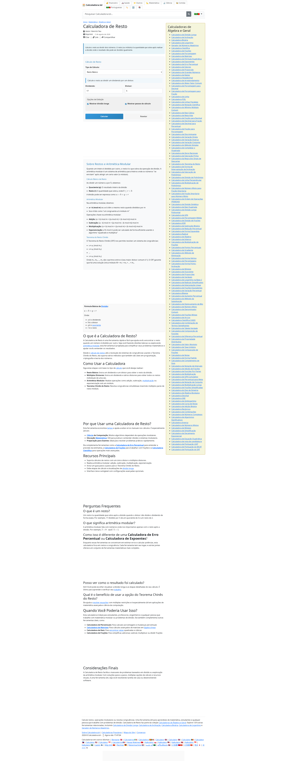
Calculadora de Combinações (183, 412)
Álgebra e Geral (105, 22)
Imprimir (89, 34)
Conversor (141, 732)
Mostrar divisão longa (99, 103)
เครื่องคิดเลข (163, 745)
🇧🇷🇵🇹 (114, 7)
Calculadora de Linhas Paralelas (184, 102)
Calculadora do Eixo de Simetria (184, 390)
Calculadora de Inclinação (182, 37)
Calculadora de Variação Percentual (186, 290)
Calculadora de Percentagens (183, 261)
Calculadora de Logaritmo (182, 43)
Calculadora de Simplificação (183, 430)
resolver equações (100, 602)
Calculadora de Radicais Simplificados (187, 282)
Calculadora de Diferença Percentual (186, 336)
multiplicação (148, 380)
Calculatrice (117, 742)
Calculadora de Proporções (183, 274)
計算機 (175, 745)
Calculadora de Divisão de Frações (185, 220)
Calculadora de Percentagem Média (186, 218)
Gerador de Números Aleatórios (185, 45)
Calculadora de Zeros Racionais (184, 153)
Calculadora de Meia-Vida (182, 115)
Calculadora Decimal (180, 395)
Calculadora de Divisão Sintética (184, 204)
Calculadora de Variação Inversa (185, 140)
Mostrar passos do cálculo (139, 103)
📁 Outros (138, 3)
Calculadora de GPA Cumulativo (184, 377)
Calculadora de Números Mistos (185, 425)
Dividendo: (90, 86)
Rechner (120, 745)
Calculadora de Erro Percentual (130, 445)
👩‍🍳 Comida (180, 3)
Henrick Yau (96, 31)
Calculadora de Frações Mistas (184, 315)
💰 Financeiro (112, 3)
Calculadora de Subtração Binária (185, 226)
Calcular (104, 116)
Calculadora (144, 739)
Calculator (160, 739)
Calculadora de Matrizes (97, 627)
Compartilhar (109, 37)
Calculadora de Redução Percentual (186, 228)
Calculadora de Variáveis (181, 277)
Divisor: (128, 86)
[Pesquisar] (188, 14)
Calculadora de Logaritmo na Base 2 (186, 280)
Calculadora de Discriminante (183, 134)
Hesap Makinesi (133, 742)
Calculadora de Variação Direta (184, 137)
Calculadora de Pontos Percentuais (186, 247)
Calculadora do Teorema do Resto (185, 164)
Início (85, 22)
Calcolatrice (129, 739)
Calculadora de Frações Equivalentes (186, 288)
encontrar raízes (117, 630)
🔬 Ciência (167, 3)
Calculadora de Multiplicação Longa (186, 385)
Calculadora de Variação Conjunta (185, 142)
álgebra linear (150, 627)
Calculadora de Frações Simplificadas (187, 387)
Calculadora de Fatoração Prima (185, 156)
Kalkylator (86, 745)
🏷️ (127, 7)
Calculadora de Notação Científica (185, 104)
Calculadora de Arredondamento (185, 80)
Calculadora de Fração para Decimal (186, 118)
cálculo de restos (98, 353)
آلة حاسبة (149, 745)
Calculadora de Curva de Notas (184, 403)
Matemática (93, 22)
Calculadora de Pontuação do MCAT (186, 447)
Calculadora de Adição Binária (184, 406)
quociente (96, 325)
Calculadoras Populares (112, 732)
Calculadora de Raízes (180, 75)
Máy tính (108, 745)
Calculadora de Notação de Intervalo (186, 366)
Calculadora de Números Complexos (186, 414)
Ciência (90, 435)
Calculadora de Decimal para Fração (186, 121)
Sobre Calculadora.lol (91, 732)
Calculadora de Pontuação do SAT (185, 449)
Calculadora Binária (179, 40)
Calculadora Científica (180, 48)
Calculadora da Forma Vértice (183, 258)
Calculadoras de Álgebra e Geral (172, 722)
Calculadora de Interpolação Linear (186, 285)
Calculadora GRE (178, 398)
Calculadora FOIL (178, 99)
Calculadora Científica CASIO (183, 320)
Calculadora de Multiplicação (183, 374)
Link (96, 37)
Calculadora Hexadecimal (182, 78)
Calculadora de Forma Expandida (185, 231)
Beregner (116, 739)
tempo (110, 428)
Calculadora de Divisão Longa (183, 34)
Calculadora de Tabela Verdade (184, 328)
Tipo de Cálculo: (92, 67)
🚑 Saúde (126, 3)
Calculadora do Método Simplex (184, 145)
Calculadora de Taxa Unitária (183, 347)
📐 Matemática (152, 3)
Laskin (97, 745)
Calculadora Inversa (179, 422)
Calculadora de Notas (180, 355)
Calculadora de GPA (179, 215)
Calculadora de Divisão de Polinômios (187, 177)
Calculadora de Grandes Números (185, 72)
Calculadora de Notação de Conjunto (187, 382)
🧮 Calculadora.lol (92, 5)
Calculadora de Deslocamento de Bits (187, 304)
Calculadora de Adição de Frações (185, 368)
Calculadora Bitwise (179, 293)
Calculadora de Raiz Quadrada (184, 207)
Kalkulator (149, 742)
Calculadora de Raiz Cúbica (182, 113)
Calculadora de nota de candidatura (186, 441)
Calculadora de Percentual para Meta (187, 379)
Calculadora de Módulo (181, 269)
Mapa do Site (129, 732)
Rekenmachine (135, 745)
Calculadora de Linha (180, 96)
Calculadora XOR (178, 223)
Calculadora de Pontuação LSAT (184, 444)
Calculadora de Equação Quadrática (186, 439)
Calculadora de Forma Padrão (184, 358)
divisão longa (128, 468)
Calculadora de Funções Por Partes (186, 371)
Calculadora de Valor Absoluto (184, 344)
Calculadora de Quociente (182, 272)
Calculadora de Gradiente (182, 250)
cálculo (119, 368)
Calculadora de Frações (115, 448)
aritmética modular (91, 345)
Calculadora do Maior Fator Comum (186, 83)
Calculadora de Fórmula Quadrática (186, 59)
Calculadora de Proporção (182, 69)
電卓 (196, 745)
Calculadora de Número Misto (184, 307)
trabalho (117, 589)
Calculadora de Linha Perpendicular (186, 180)
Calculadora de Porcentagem (183, 53)
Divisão (104, 306)
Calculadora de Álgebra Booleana (185, 393)
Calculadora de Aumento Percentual (186, 296)
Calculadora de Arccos (180, 317)
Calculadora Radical (179, 234)
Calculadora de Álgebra (181, 236)
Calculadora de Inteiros (181, 239)
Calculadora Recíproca (180, 409)
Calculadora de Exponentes (183, 61)
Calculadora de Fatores (181, 67)
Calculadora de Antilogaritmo (183, 401)
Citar (87, 37)
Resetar (143, 116)
